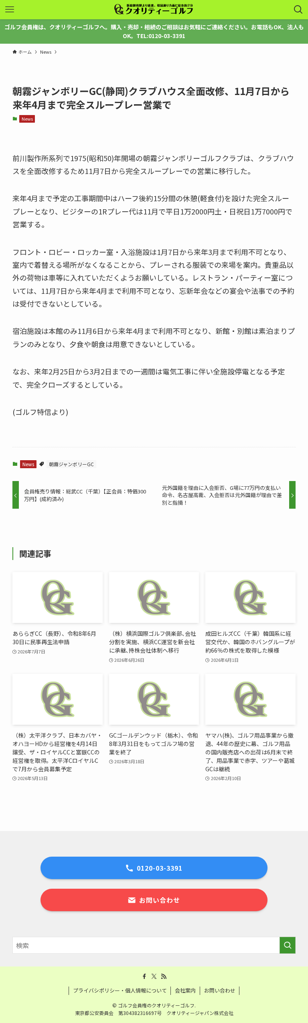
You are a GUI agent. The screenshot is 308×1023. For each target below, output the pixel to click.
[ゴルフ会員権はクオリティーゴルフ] (153, 9)
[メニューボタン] (9, 9)
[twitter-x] (154, 976)
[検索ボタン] (298, 9)
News (27, 118)
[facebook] (144, 976)
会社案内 (185, 990)
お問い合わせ (219, 990)
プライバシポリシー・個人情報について (120, 990)
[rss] (163, 976)
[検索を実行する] (288, 945)
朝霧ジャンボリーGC (71, 464)
